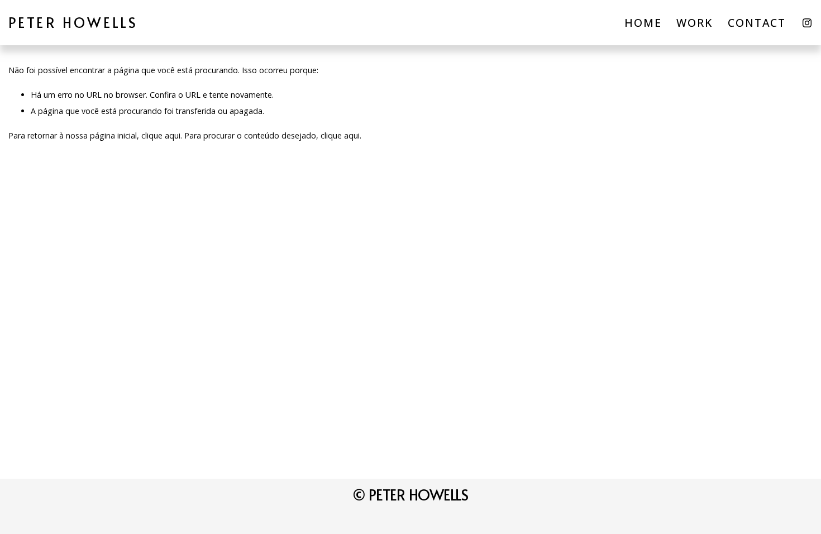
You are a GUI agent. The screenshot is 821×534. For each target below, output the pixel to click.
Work (694, 22)
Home (643, 22)
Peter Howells (73, 22)
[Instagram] (807, 22)
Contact (757, 22)
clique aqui (160, 135)
